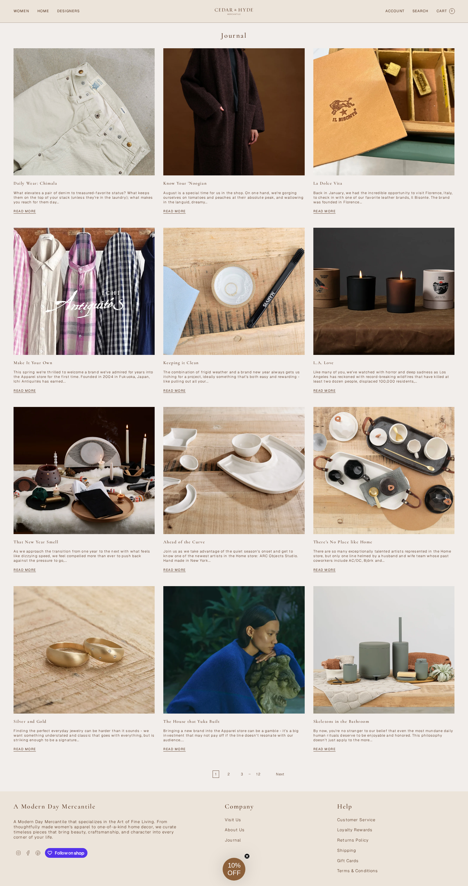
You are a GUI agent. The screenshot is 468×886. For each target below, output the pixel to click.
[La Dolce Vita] (383, 111)
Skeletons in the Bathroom (341, 721)
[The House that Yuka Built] (233, 649)
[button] (21, 11)
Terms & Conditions (357, 870)
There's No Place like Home (343, 542)
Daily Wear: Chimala (35, 183)
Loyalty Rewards (354, 829)
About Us (235, 829)
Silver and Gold (30, 721)
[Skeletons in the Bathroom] (383, 649)
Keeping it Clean (181, 362)
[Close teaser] (247, 856)
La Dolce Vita (328, 183)
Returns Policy (353, 840)
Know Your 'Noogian (185, 183)
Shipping (346, 850)
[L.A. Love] (383, 291)
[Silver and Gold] (84, 649)
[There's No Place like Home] (383, 470)
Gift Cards (348, 860)
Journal (233, 840)
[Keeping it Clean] (233, 291)
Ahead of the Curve (184, 542)
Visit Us (233, 819)
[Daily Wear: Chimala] (84, 111)
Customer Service (356, 819)
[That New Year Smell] (84, 470)
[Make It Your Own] (84, 291)
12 (258, 774)
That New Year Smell (36, 542)
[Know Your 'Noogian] (233, 111)
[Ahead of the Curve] (233, 470)
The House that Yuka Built (191, 721)
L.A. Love (323, 362)
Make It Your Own (33, 362)
